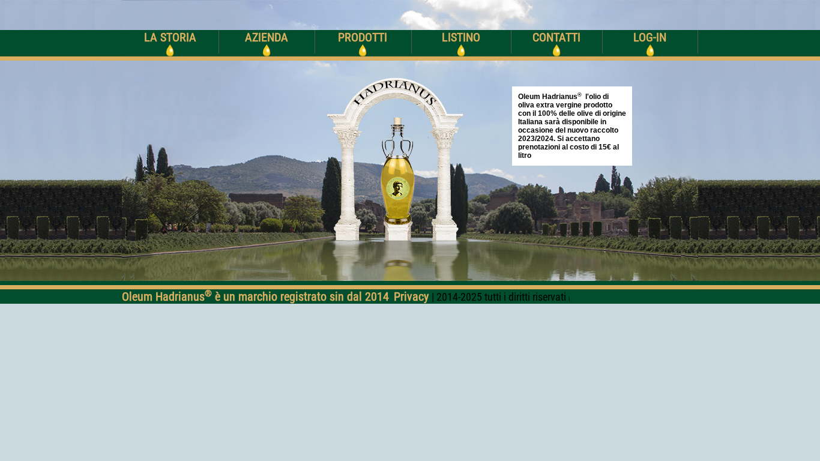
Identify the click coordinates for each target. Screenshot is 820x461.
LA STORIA (170, 37)
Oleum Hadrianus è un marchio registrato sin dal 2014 (255, 296)
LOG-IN (649, 37)
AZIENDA (266, 37)
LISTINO (461, 37)
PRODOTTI (362, 37)
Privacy (413, 296)
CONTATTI (556, 37)
